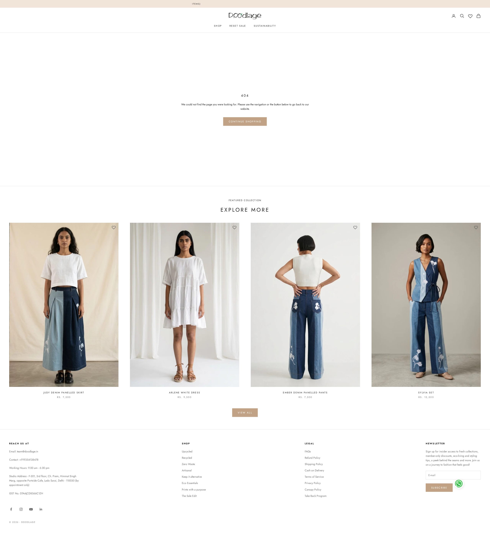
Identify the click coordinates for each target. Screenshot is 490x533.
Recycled (187, 458)
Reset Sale (237, 26)
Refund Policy (312, 458)
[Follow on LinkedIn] (41, 509)
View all (245, 412)
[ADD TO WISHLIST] (114, 227)
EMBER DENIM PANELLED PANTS (305, 392)
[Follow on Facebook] (11, 509)
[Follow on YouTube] (31, 509)
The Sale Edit (189, 496)
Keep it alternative (192, 477)
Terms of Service (314, 477)
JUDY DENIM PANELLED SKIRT (63, 392)
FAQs (308, 451)
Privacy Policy (313, 483)
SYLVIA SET (426, 392)
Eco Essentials (190, 483)
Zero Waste (188, 464)
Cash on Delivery (314, 470)
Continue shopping (245, 121)
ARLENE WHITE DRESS (184, 392)
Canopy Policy (313, 489)
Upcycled (187, 451)
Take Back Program (316, 496)
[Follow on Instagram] (21, 509)
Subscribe (439, 488)
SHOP (218, 26)
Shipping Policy (314, 464)
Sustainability (265, 26)
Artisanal (187, 470)
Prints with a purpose (194, 489)
